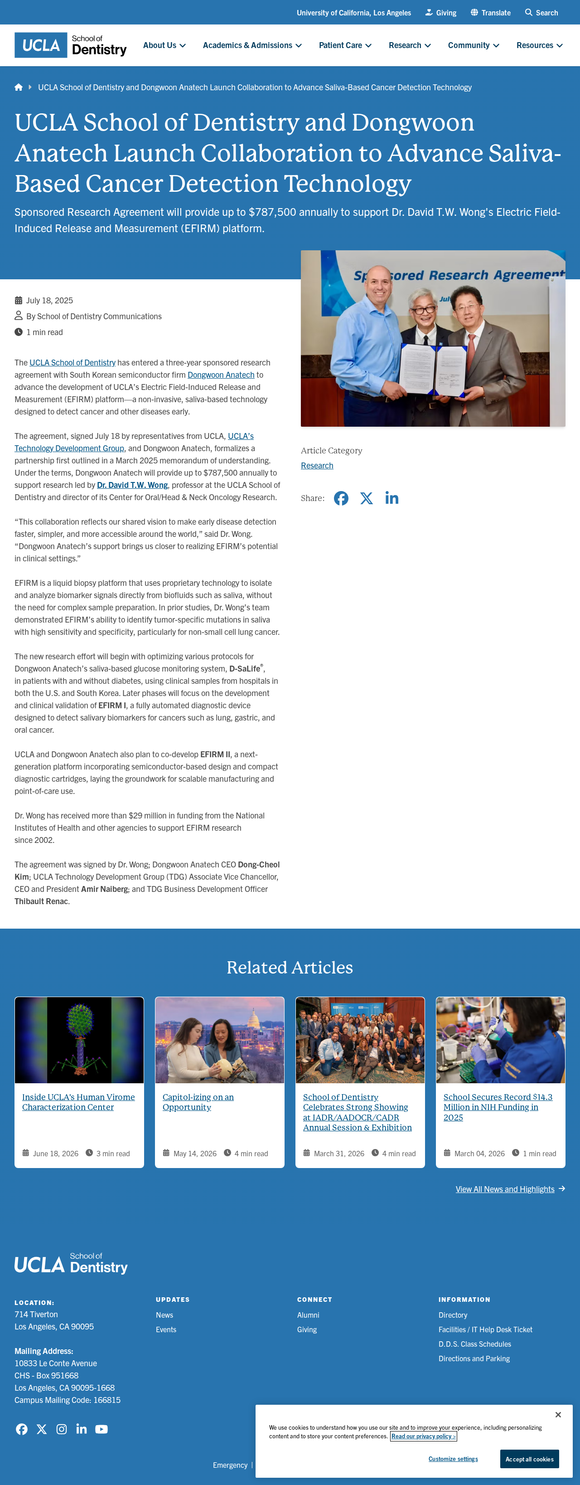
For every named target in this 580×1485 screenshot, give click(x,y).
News (164, 1314)
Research (317, 465)
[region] (414, 1441)
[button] (491, 12)
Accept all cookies (529, 1459)
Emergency (230, 1464)
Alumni (308, 1314)
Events (166, 1329)
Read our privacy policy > (424, 1436)
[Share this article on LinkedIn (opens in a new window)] (392, 498)
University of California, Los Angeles (354, 12)
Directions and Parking (474, 1358)
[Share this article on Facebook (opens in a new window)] (341, 498)
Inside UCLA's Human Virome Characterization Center (78, 1102)
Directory (453, 1314)
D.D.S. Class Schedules (475, 1343)
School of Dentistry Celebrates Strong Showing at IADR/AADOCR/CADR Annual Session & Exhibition (357, 1112)
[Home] (18, 87)
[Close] (558, 1415)
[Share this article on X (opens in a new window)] (367, 498)
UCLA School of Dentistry (72, 362)
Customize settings (453, 1458)
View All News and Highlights (505, 1188)
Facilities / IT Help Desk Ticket (485, 1329)
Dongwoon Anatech (221, 374)
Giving (307, 1329)
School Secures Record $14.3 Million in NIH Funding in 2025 (498, 1107)
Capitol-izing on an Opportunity (198, 1102)
